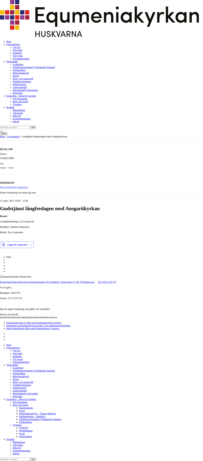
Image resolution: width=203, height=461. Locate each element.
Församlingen (13, 44)
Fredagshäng (19, 70)
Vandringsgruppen (22, 81)
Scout (22, 410)
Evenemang (13, 136)
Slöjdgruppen (19, 84)
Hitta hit (17, 116)
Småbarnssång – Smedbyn (32, 416)
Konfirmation (26, 430)
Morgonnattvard (21, 73)
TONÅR (23, 428)
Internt (16, 121)
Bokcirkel (18, 93)
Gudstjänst (18, 64)
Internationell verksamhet (25, 90)
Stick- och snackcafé (23, 78)
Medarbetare (19, 110)
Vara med (17, 50)
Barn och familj (20, 101)
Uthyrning (18, 113)
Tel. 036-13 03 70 (107, 282)
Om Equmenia (20, 98)
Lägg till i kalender (17, 244)
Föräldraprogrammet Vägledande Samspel (34, 67)
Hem (8, 41)
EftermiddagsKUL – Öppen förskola (37, 413)
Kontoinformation (22, 118)
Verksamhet (12, 61)
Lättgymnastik (20, 87)
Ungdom (17, 104)
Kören (16, 76)
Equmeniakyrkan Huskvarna (14, 187)
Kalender (17, 53)
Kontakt (10, 107)
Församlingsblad (21, 58)
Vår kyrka (18, 55)
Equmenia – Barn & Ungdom (21, 96)
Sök (33, 127)
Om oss (16, 47)
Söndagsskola (26, 408)
